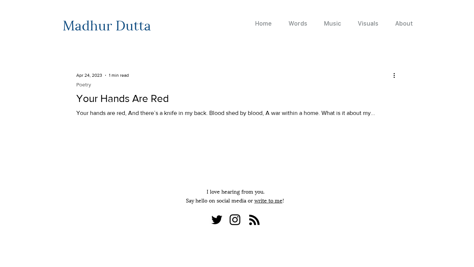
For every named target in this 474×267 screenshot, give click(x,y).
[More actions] (396, 75)
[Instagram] (235, 219)
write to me (268, 200)
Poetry (83, 85)
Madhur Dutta (107, 24)
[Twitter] (217, 219)
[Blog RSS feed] (254, 220)
